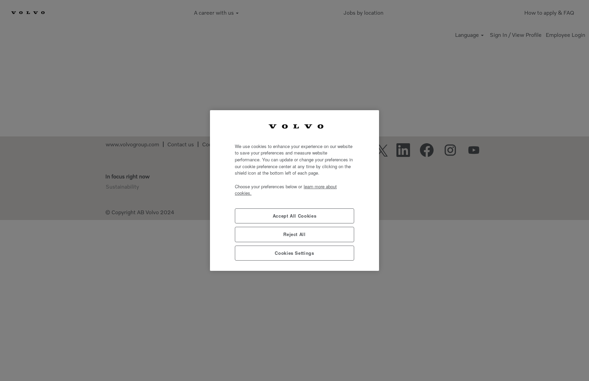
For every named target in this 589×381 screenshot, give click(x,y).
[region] (294, 190)
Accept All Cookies (295, 216)
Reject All (294, 234)
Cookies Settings (294, 253)
